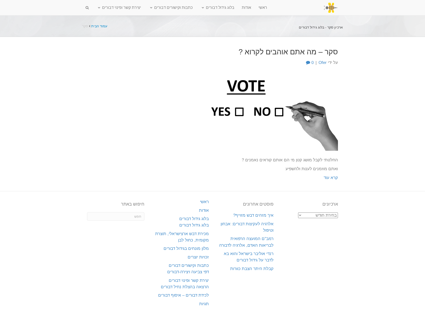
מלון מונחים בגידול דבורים (186, 248)
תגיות (204, 304)
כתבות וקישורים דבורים (173, 7)
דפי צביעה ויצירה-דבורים (188, 272)
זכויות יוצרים (198, 257)
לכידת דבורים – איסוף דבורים (183, 295)
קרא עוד (331, 177)
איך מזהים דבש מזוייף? (253, 215)
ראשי (262, 7)
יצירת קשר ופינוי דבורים (121, 7)
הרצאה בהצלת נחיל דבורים (185, 287)
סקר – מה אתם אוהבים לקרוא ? (288, 52)
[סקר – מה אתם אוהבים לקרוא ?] (259, 111)
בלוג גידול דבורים (220, 7)
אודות (246, 7)
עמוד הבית (99, 26)
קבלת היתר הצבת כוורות (251, 268)
